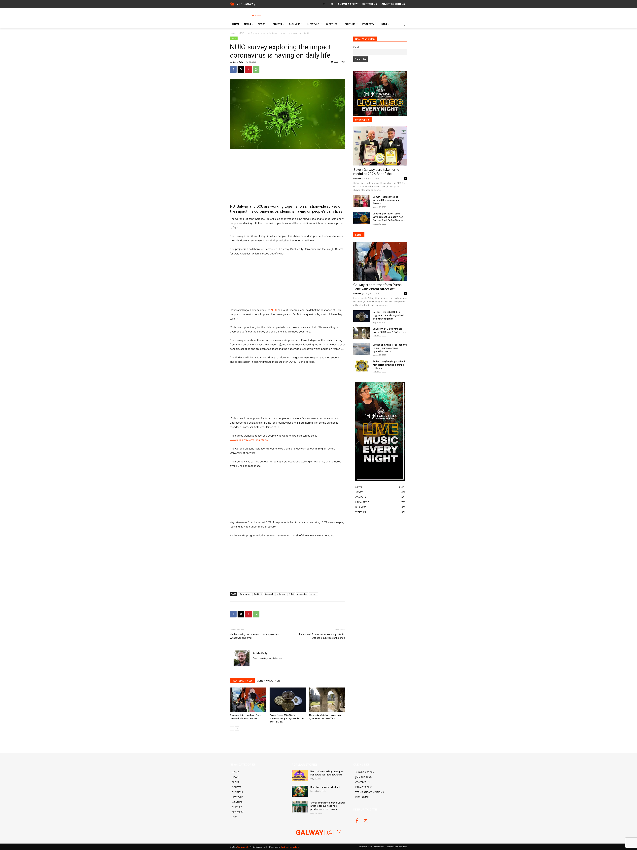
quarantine (302, 594)
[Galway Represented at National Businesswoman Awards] (361, 201)
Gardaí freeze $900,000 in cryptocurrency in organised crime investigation (287, 718)
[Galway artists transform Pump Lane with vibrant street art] (248, 700)
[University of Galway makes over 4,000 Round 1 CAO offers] (327, 700)
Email (356, 47)
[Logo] (256, 16)
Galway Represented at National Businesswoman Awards (386, 200)
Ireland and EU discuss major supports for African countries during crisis (322, 636)
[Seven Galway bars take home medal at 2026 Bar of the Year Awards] (380, 145)
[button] (403, 24)
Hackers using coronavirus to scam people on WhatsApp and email (255, 636)
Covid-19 (258, 594)
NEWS (241, 33)
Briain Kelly (238, 62)
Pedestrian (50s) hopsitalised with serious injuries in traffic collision (389, 364)
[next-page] (237, 728)
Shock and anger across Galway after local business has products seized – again (327, 805)
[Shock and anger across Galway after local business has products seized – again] (300, 806)
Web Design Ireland (290, 847)
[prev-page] (232, 728)
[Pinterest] (248, 69)
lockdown (281, 594)
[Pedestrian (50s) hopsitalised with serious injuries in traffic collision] (361, 365)
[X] (332, 4)
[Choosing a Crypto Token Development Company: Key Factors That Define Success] (361, 218)
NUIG (274, 310)
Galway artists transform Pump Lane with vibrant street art (377, 287)
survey (313, 594)
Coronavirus (245, 594)
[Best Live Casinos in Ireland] (300, 791)
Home (233, 33)
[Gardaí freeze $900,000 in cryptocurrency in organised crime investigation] (288, 700)
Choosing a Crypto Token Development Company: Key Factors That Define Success (389, 217)
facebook (269, 594)
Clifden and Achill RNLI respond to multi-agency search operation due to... (390, 348)
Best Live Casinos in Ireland (325, 787)
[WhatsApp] (256, 69)
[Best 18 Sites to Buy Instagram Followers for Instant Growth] (300, 775)
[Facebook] (324, 4)
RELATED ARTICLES (242, 680)
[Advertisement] (287, 176)
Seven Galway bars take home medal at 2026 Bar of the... (376, 172)
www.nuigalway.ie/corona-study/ (249, 440)
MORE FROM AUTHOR (268, 680)
